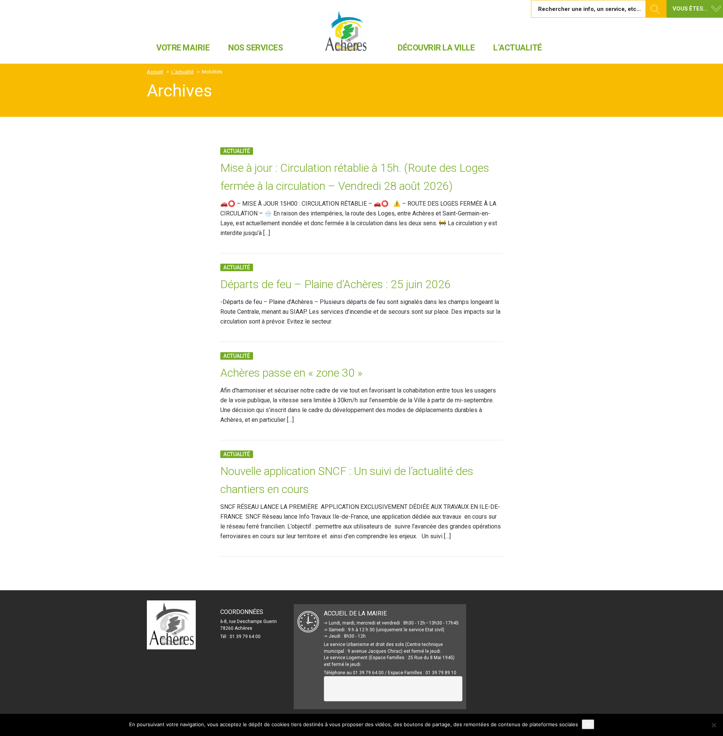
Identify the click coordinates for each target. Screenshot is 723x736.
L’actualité (517, 47)
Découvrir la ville (436, 47)
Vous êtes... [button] (690, 8)
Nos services (255, 47)
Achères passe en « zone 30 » (291, 372)
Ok (588, 724)
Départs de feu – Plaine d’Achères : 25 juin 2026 (335, 284)
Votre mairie (182, 47)
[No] (713, 725)
